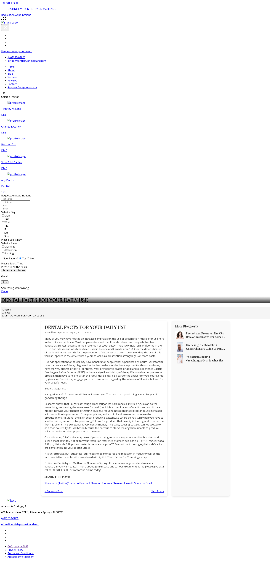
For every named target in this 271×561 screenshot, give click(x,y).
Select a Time (9, 243)
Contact (12, 84)
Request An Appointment (16, 51)
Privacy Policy (15, 550)
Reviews (12, 80)
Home (11, 66)
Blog (10, 73)
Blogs (7, 312)
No (32, 258)
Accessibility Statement (21, 556)
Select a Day (8, 212)
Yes (24, 258)
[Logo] (12, 500)
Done (5, 282)
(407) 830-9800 (10, 518)
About (11, 70)
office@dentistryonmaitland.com (27, 61)
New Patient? (10, 258)
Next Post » (157, 491)
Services (12, 77)
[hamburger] (3, 20)
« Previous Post (54, 491)
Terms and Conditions (21, 553)
